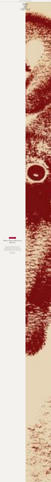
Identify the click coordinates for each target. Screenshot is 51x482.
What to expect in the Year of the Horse (12, 241)
